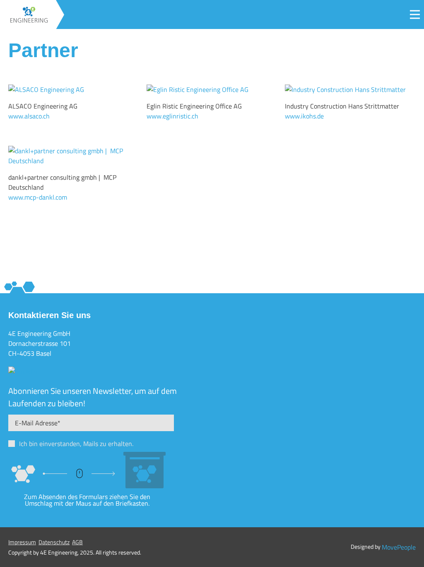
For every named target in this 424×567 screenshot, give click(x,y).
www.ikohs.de (304, 116)
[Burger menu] (415, 14)
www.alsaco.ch (29, 116)
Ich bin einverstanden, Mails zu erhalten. (76, 444)
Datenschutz (54, 542)
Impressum (22, 542)
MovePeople (399, 547)
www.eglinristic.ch (172, 116)
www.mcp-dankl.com (37, 197)
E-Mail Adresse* (37, 423)
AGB (77, 542)
